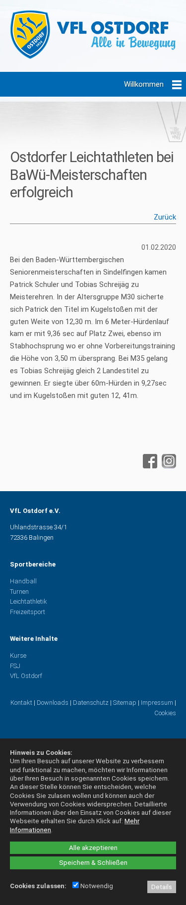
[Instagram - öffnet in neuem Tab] (167, 465)
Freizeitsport (27, 612)
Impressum (157, 702)
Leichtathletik (28, 601)
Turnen (19, 591)
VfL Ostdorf (26, 675)
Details (161, 887)
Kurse (18, 655)
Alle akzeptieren (93, 847)
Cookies (165, 713)
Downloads (52, 702)
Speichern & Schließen (93, 862)
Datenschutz (91, 702)
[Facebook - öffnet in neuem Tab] (148, 465)
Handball (23, 581)
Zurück (165, 217)
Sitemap (124, 702)
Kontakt (21, 702)
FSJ (15, 666)
